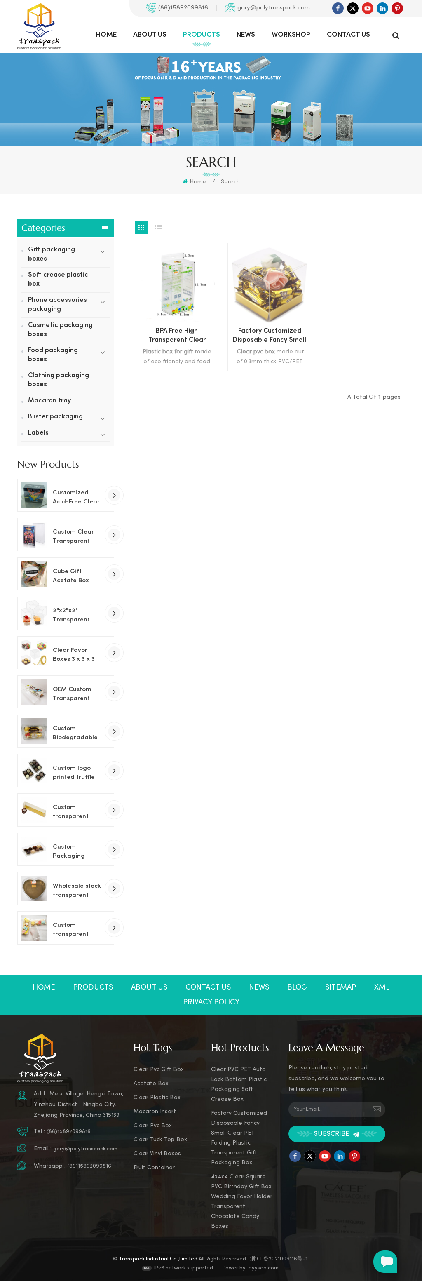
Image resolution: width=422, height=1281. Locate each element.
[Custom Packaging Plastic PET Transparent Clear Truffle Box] (34, 849)
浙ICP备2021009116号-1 (278, 1259)
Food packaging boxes (53, 355)
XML (381, 987)
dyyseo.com (264, 1268)
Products (201, 35)
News (246, 35)
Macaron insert (155, 1111)
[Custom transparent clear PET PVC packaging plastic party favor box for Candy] (34, 927)
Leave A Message (385, 1261)
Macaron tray (49, 401)
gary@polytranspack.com (273, 8)
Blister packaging (55, 417)
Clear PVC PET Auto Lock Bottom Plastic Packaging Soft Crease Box (239, 1084)
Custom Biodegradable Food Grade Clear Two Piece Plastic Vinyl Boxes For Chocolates (77, 734)
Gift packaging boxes (51, 254)
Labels (38, 433)
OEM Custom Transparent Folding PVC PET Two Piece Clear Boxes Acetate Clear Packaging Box (77, 694)
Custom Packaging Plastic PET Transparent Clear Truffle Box (72, 852)
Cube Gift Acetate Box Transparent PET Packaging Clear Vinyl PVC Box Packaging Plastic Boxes (75, 577)
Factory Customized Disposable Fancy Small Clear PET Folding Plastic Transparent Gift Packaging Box (269, 336)
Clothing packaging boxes (58, 380)
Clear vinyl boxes (157, 1153)
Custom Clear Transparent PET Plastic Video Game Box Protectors (74, 537)
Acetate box (151, 1083)
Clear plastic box (157, 1097)
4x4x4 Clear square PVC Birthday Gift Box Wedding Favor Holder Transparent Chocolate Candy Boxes (241, 1201)
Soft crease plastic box (58, 279)
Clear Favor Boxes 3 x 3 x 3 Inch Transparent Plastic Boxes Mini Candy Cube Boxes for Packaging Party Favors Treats (75, 655)
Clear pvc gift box (159, 1069)
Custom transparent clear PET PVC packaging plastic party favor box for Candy (73, 930)
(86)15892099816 (183, 8)
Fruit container (154, 1168)
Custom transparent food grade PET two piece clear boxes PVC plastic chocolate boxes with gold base (76, 812)
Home (106, 35)
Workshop (291, 35)
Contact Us (348, 35)
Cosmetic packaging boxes (60, 330)
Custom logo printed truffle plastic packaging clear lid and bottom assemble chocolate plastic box (74, 773)
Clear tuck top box (160, 1139)
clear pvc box (153, 1125)
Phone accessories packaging (57, 305)
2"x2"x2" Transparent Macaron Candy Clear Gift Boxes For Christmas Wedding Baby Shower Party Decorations (74, 616)
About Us (149, 35)
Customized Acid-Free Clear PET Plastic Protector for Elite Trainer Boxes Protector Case (76, 498)
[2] (34, 613)
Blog (297, 987)
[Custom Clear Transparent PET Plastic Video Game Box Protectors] (34, 534)
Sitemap (340, 987)
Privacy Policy (211, 1002)
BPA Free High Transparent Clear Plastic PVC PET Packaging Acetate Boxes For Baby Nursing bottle (177, 336)
